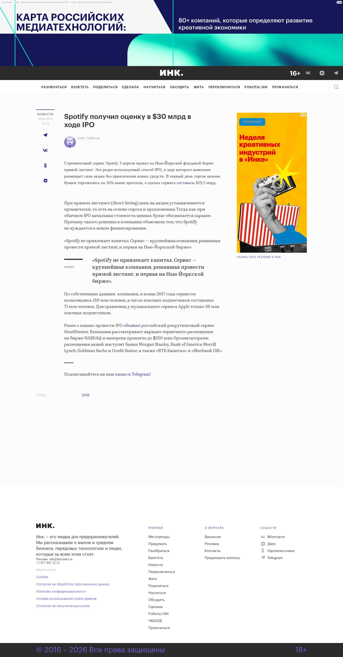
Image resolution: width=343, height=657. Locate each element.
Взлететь (80, 87)
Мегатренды (159, 537)
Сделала (130, 87)
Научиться (154, 87)
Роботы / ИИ (256, 87)
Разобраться (54, 87)
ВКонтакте (275, 537)
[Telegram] (336, 73)
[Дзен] (322, 73)
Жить (199, 87)
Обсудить (179, 87)
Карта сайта (46, 570)
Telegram (274, 558)
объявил (131, 326)
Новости (155, 565)
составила (186, 182)
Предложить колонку (222, 558)
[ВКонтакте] (308, 73)
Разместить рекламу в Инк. (259, 257)
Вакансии (213, 537)
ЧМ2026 (155, 621)
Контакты (212, 551)
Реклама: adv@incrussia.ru (54, 559)
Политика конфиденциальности (60, 591)
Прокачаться (285, 87)
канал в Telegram (132, 374)
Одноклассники (280, 551)
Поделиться (105, 87)
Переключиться (224, 87)
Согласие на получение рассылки (63, 606)
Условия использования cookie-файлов (66, 599)
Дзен (271, 544)
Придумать (157, 544)
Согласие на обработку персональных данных (72, 584)
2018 (85, 395)
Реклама (212, 544)
